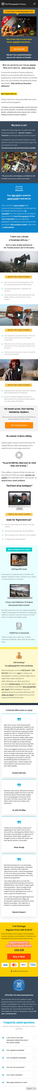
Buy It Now (19, 956)
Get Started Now (19, 425)
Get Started (19, 49)
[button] (34, 1037)
